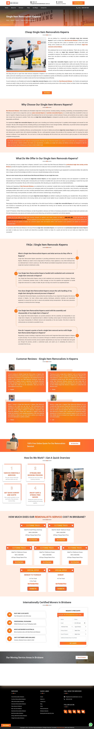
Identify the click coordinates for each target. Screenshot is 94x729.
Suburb (12, 20)
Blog (41, 703)
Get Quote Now (74, 443)
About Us (13, 7)
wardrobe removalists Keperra (55, 113)
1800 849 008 (69, 217)
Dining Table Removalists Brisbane (19, 715)
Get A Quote (47, 92)
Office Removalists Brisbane (17, 701)
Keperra (17, 20)
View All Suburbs (82, 657)
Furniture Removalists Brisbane (18, 699)
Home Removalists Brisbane (17, 696)
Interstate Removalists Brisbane (18, 703)
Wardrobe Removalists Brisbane (18, 711)
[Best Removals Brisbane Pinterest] (78, 711)
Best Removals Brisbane (71, 40)
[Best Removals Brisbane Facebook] (65, 711)
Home (6, 7)
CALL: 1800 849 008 (83, 7)
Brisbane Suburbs (44, 711)
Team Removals (60, 727)
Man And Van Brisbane (16, 708)
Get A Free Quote (78, 3)
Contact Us (43, 7)
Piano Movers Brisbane (16, 706)
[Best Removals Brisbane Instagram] (69, 711)
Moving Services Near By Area (47, 713)
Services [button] (21, 7)
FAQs (28, 7)
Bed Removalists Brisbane (17, 713)
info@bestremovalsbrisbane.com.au (40, 3)
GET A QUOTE (73, 643)
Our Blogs (35, 7)
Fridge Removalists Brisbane (17, 718)
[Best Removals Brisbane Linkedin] (74, 711)
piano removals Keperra (38, 113)
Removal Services (44, 708)
